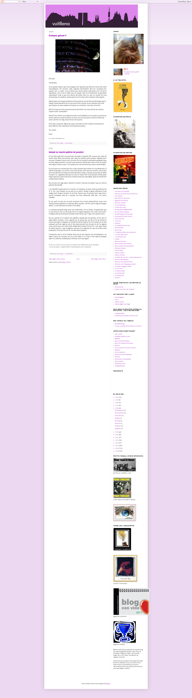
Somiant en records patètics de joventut (66, 152)
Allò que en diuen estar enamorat (126, 194)
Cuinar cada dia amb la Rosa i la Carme (128, 326)
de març (118, 423)
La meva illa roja (120, 237)
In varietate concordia (122, 225)
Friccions (118, 221)
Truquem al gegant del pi (123, 266)
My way (117, 357)
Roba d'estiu (119, 361)
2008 (117, 451)
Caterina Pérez (120, 313)
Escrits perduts (120, 352)
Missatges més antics (98, 259)
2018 (117, 402)
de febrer (118, 426)
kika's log (118, 230)
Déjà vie (117, 350)
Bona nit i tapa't (120, 203)
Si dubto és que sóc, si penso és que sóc (128, 257)
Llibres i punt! (119, 302)
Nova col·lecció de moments (124, 246)
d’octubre (118, 415)
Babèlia (117, 338)
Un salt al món (120, 273)
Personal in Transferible (123, 359)
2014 (117, 434)
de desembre (119, 410)
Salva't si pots (119, 253)
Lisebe (117, 239)
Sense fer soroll (120, 363)
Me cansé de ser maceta (123, 243)
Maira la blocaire (120, 241)
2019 (117, 400)
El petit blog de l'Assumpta (124, 214)
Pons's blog (119, 250)
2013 (117, 437)
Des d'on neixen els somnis (124, 343)
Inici (78, 259)
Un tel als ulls (119, 275)
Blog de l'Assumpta (121, 200)
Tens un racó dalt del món (123, 262)
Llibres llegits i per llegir (122, 304)
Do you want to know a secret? (125, 348)
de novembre (119, 413)
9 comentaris (68, 143)
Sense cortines (120, 255)
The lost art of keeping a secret (125, 264)
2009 (117, 448)
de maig (117, 421)
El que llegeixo (119, 297)
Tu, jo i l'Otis (119, 268)
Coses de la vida (120, 207)
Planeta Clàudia (120, 248)
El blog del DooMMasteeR (123, 209)
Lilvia (116, 299)
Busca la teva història (122, 341)
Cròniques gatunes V (57, 35)
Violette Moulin (120, 366)
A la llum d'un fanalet (122, 191)
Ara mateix (118, 196)
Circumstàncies (120, 205)
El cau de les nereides (122, 212)
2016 (117, 408)
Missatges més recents (57, 259)
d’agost (117, 418)
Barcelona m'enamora (122, 198)
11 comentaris (69, 253)
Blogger (107, 683)
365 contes (118, 334)
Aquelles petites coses (122, 336)
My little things (120, 324)
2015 (116, 432)
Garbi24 (117, 223)
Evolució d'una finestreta (123, 354)
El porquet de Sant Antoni (123, 216)
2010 (117, 445)
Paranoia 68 (119, 287)
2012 (117, 440)
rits (58, 143)
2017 (117, 405)
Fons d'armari (119, 218)
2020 (117, 397)
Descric (117, 345)
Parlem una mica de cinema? (124, 289)
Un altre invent (120, 271)
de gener (118, 428)
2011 (116, 443)
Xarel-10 (117, 278)
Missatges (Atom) (65, 262)
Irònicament (119, 228)
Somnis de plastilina (121, 259)
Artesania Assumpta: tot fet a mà (126, 315)
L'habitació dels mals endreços (125, 232)
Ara (63, 138)
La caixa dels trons (121, 234)
